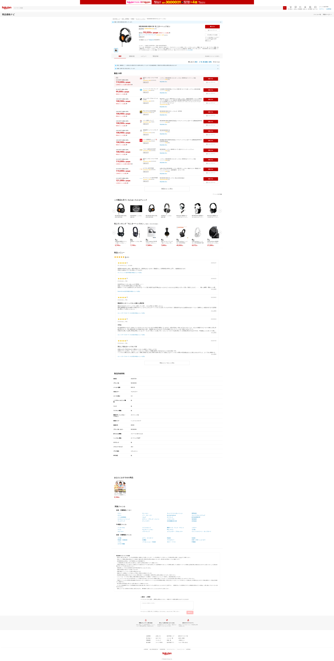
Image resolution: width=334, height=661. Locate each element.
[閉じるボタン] (221, 22)
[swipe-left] (114, 210)
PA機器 (132, 18)
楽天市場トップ (116, 18)
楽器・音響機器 (125, 18)
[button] (296, 8)
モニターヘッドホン (140, 18)
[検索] (285, 8)
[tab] (120, 56)
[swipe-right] (220, 210)
